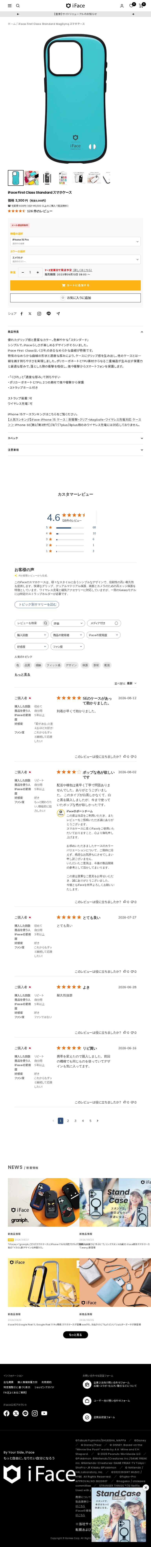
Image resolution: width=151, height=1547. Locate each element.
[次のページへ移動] (97, 1121)
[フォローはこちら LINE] (25, 1413)
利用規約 (47, 1382)
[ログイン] (122, 5)
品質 (27, 665)
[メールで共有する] (58, 314)
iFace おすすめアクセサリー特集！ (75, 14)
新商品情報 (14, 1234)
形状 (96, 665)
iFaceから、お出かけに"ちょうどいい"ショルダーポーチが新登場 (110, 1324)
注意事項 (13, 450)
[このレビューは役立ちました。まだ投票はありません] (124, 756)
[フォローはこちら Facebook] (6, 1413)
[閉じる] (146, 1487)
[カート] (141, 6)
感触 (38, 665)
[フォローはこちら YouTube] (44, 1413)
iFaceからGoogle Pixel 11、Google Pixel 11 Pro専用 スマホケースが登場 (44, 1324)
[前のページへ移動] (53, 1121)
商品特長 (13, 332)
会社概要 (9, 1382)
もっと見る (22, 674)
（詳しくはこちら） (82, 270)
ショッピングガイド (44, 1387)
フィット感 (53, 665)
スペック (13, 438)
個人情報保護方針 (27, 1382)
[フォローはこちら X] (16, 1413)
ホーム (12, 24)
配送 (107, 665)
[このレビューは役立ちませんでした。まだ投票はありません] (132, 756)
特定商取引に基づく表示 (17, 1387)
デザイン (71, 665)
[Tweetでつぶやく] (30, 314)
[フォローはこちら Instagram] (39, 314)
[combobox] (68, 623)
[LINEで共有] (49, 314)
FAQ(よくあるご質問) (15, 1392)
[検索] (18, 5)
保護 (85, 665)
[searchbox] (28, 623)
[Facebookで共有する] (22, 314)
